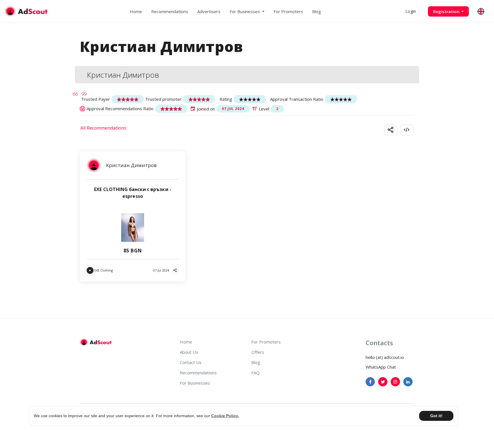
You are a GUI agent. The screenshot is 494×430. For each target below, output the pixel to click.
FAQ (255, 372)
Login (410, 11)
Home (136, 11)
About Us (189, 352)
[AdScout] (95, 342)
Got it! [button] (436, 415)
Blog (316, 11)
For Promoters (288, 11)
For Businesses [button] (245, 11)
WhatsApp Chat (381, 367)
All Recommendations (103, 128)
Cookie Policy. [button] (225, 415)
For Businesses (195, 383)
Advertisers (208, 11)
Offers (257, 352)
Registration (447, 11)
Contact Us (191, 362)
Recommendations (169, 11)
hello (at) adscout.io (385, 357)
